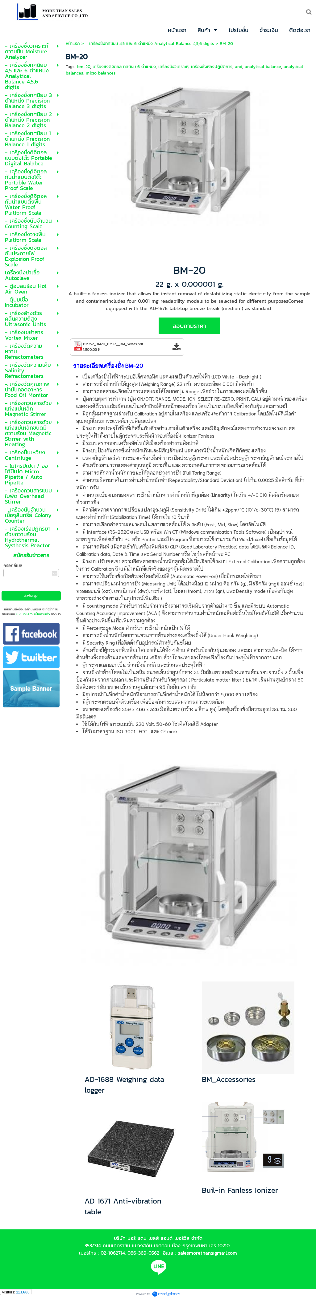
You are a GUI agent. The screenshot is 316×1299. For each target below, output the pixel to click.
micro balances (101, 73)
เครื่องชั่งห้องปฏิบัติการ (211, 66)
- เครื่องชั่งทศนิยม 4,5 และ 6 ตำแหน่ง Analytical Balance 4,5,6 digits (149, 43)
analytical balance (263, 66)
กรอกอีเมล (12, 565)
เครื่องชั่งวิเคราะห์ (173, 66)
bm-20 (83, 66)
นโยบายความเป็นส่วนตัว (33, 614)
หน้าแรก (73, 43)
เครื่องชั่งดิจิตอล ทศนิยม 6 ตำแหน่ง (124, 66)
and (238, 66)
